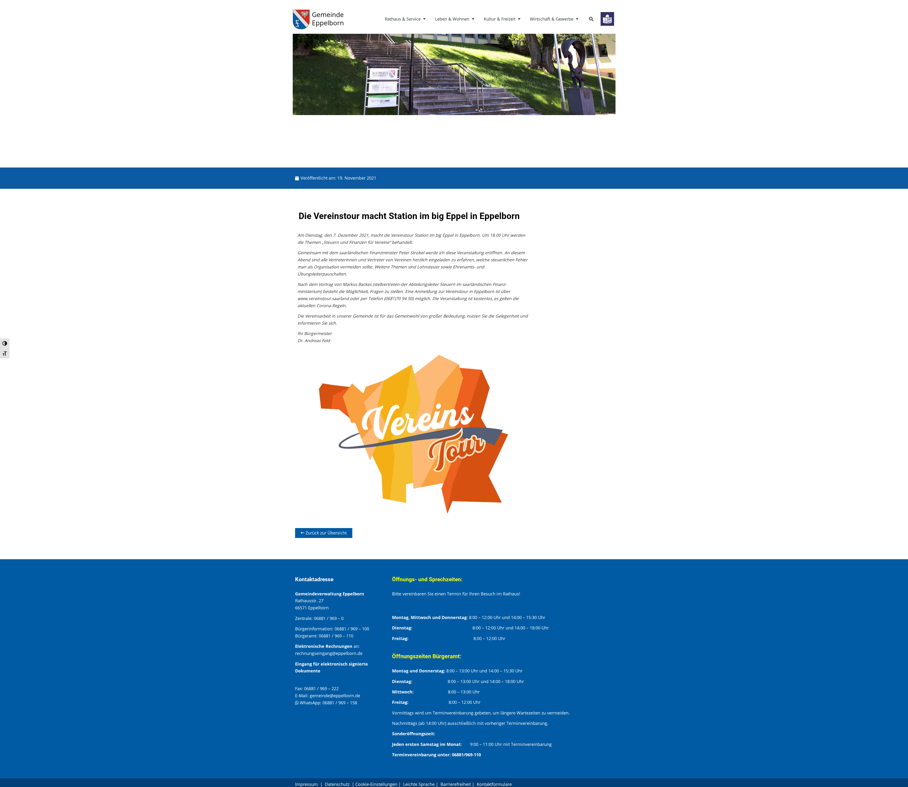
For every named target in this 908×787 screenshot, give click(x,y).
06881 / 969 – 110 (336, 636)
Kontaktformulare (494, 784)
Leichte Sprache (419, 784)
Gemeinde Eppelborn (328, 18)
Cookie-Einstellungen (376, 784)
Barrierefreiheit (456, 784)
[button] (591, 19)
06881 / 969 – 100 (352, 629)
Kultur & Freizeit (499, 19)
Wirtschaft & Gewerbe (551, 19)
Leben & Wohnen (452, 19)
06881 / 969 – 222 (321, 688)
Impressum (306, 784)
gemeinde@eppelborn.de (335, 695)
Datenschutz (338, 784)
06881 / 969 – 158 (340, 702)
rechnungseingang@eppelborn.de (328, 653)
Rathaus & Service (403, 19)
